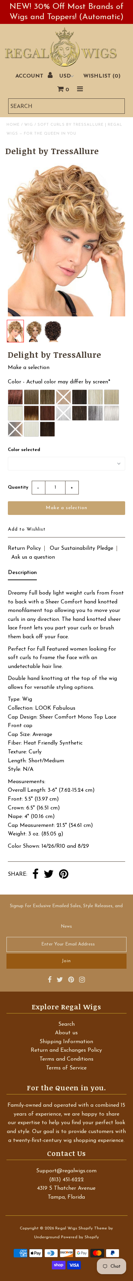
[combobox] (66, 106)
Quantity (18, 487)
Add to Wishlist (27, 529)
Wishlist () (101, 76)
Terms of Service (66, 1068)
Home (13, 125)
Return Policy (24, 548)
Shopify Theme (92, 1228)
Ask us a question (33, 557)
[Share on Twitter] (49, 875)
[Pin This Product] (63, 875)
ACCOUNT (30, 76)
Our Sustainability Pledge (81, 548)
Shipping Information (66, 1042)
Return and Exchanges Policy (66, 1050)
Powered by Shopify (80, 1237)
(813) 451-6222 (66, 1180)
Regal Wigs (66, 1228)
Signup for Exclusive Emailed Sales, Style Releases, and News (66, 916)
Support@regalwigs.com (66, 1171)
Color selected (24, 450)
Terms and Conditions (66, 1059)
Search (66, 1024)
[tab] (22, 574)
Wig (28, 125)
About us (66, 1033)
